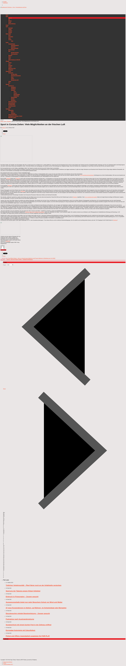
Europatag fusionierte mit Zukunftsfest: (20, 630)
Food (9, 64)
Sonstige (10, 32)
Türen (15, 91)
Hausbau (13, 98)
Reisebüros (13, 100)
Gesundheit (10, 36)
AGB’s (4, 663)
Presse (9, 107)
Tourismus (8, 109)
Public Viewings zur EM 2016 (14, 59)
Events (7, 42)
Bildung (9, 21)
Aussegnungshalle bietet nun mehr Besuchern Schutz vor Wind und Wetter (34, 602)
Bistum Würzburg (11, 23)
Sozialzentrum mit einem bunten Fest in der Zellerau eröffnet (28, 625)
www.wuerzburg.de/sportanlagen (87, 175)
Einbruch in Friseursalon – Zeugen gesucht (22, 597)
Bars (9, 83)
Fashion (10, 62)
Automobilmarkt (11, 103)
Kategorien (13, 47)
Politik (9, 22)
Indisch (12, 78)
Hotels (12, 111)
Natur (9, 38)
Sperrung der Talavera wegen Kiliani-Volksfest (23, 591)
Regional (10, 18)
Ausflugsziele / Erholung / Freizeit (15, 116)
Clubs (12, 41)
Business (7, 84)
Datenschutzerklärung (7, 662)
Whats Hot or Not (12, 68)
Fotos (9, 58)
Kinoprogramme (14, 54)
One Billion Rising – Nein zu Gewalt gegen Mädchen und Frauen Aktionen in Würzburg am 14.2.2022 (31, 258)
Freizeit (9, 39)
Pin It (4, 133)
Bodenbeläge (16, 96)
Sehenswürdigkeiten (12, 114)
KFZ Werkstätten (11, 104)
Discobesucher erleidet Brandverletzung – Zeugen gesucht (28, 613)
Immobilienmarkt (12, 106)
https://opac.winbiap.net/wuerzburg (37, 212)
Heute (4, 388)
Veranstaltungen (11, 44)
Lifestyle (7, 61)
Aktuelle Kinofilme (15, 52)
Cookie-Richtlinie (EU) (8, 664)
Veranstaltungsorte (15, 45)
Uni (9, 19)
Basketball (10, 28)
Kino (9, 51)
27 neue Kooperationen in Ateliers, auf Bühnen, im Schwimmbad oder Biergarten (36, 608)
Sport (7, 26)
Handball (10, 31)
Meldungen (10, 70)
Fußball (9, 29)
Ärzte (9, 35)
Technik (9, 67)
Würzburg (8, 178)
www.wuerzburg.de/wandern (91, 197)
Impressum (5, 2)
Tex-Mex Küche (14, 74)
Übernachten (11, 110)
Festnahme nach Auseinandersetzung (20, 619)
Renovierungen (17, 94)
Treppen (15, 93)
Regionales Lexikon (12, 117)
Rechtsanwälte (14, 97)
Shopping (10, 65)
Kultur (9, 57)
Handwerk (13, 90)
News (7, 16)
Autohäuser (13, 88)
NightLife (10, 55)
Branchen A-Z (11, 85)
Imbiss (9, 81)
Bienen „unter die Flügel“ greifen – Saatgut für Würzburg (20, 259)
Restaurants (10, 72)
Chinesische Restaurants (16, 75)
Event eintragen (11, 49)
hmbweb (4, 127)
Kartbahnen (13, 87)
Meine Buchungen (14, 48)
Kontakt (4, 1)
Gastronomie (8, 71)
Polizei (7, 25)
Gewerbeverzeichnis (12, 101)
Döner (12, 77)
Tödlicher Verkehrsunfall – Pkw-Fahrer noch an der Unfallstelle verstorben (33, 585)
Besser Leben (8, 34)
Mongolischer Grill (15, 80)
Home (7, 15)
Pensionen (13, 113)
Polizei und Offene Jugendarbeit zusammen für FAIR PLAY (28, 636)
